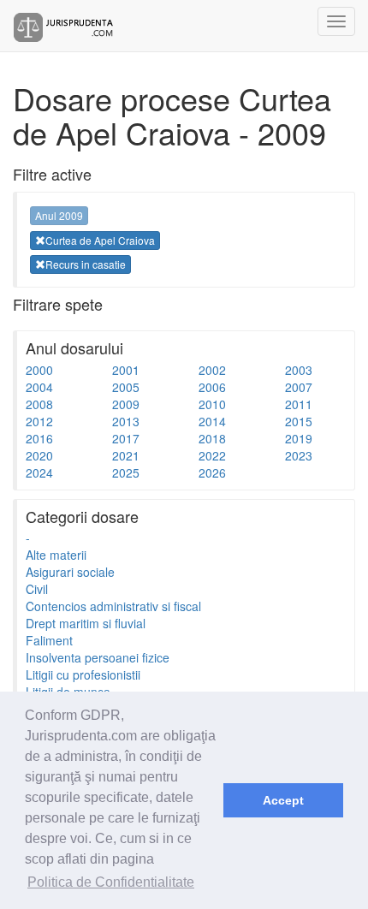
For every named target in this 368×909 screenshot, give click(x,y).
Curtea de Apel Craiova (100, 240)
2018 (212, 438)
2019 (298, 438)
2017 (125, 438)
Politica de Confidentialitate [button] (110, 882)
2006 (212, 386)
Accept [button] (283, 800)
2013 (125, 421)
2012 (39, 421)
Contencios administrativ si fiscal (113, 606)
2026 (212, 472)
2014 (212, 421)
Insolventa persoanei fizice (97, 657)
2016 (39, 438)
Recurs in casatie (85, 264)
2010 (212, 404)
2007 (298, 386)
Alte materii (56, 554)
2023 (298, 455)
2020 (39, 455)
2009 (125, 404)
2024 (39, 472)
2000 (39, 369)
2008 (39, 404)
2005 (125, 386)
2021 (125, 455)
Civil (37, 588)
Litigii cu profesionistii (83, 674)
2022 (212, 455)
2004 (39, 386)
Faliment (49, 640)
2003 (298, 369)
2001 (125, 369)
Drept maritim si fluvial (85, 623)
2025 (125, 472)
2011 (298, 404)
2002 (212, 369)
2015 (298, 421)
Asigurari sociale (70, 571)
